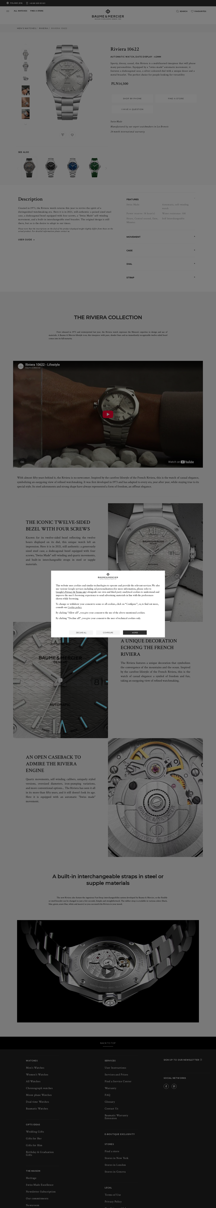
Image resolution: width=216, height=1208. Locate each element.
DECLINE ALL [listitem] (81, 632)
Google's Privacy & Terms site (71, 592)
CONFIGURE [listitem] (108, 632)
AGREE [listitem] (135, 632)
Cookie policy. (75, 607)
